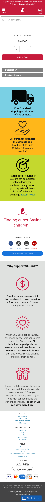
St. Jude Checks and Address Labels (22, 454)
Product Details (13, 75)
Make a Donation (22, 437)
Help (22, 432)
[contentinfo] (22, 284)
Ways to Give (22, 456)
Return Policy (28, 194)
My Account (22, 416)
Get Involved (22, 439)
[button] (40, 12)
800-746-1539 (24, 469)
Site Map (23, 435)
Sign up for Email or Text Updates (22, 253)
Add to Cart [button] (22, 57)
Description (11, 69)
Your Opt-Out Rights (22, 494)
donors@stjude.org (14, 491)
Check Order (22, 418)
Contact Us (22, 430)
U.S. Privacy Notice (22, 449)
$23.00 (22, 40)
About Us (22, 447)
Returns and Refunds (22, 421)
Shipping (22, 423)
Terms (22, 451)
